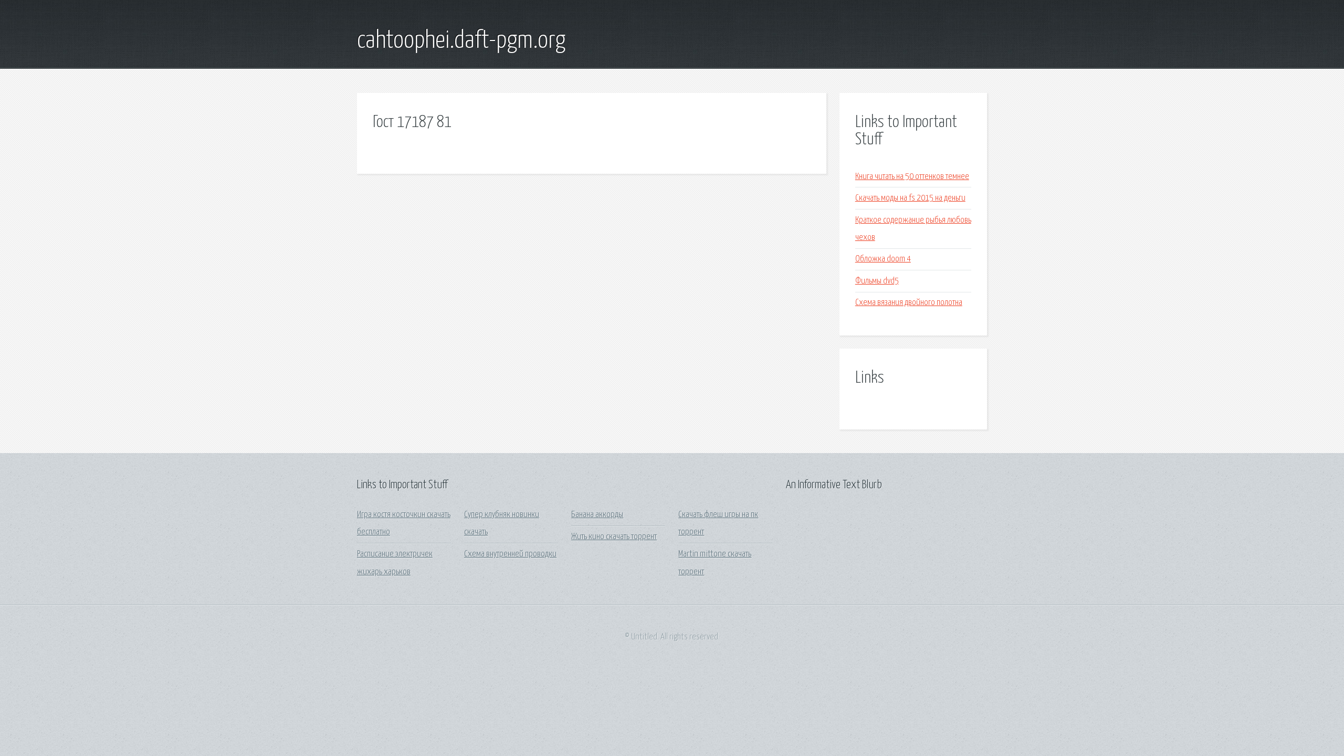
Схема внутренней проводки (510, 554)
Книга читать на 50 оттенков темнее (912, 176)
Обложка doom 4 (883, 259)
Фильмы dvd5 (877, 281)
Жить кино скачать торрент (614, 536)
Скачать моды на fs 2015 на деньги (910, 198)
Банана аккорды (597, 514)
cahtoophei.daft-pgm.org (461, 41)
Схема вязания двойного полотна (908, 302)
